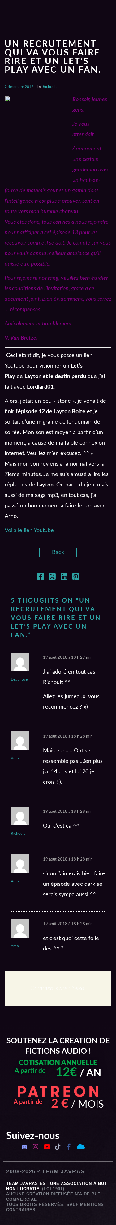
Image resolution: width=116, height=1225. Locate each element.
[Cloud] (80, 1146)
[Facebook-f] (69, 1146)
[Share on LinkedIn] (64, 577)
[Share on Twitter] (52, 577)
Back (58, 552)
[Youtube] (46, 1146)
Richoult (50, 87)
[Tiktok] (57, 1146)
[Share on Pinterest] (76, 577)
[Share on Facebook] (40, 577)
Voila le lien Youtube (29, 530)
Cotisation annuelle (58, 1063)
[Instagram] (35, 1146)
